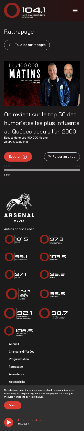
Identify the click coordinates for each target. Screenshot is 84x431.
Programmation (19, 359)
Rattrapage (16, 367)
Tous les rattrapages (30, 45)
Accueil (14, 344)
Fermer (13, 405)
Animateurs (16, 374)
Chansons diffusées (21, 352)
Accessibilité (17, 382)
